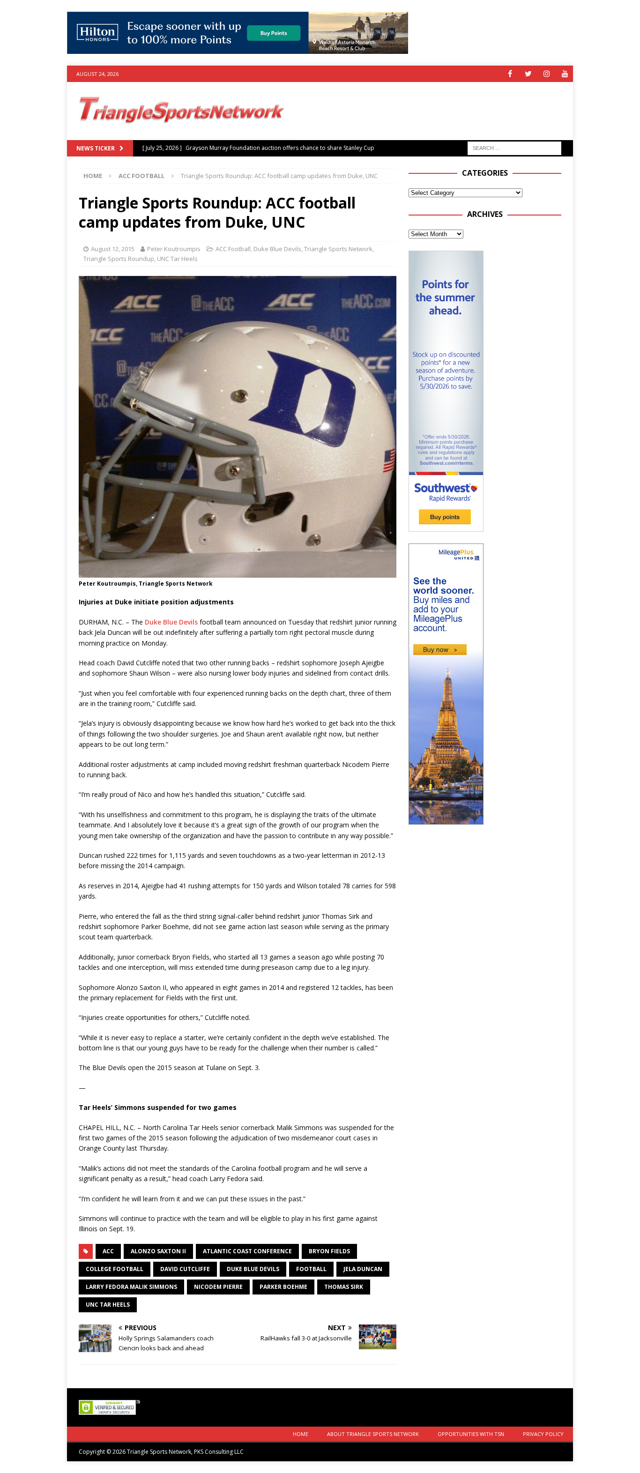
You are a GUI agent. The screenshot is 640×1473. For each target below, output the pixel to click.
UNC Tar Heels (177, 258)
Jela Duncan (362, 1269)
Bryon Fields (329, 1251)
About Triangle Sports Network (373, 1433)
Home (300, 1433)
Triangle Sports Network (338, 249)
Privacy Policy (543, 1433)
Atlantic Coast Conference (247, 1251)
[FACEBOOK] (510, 74)
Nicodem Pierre (218, 1287)
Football (311, 1269)
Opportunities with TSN (471, 1433)
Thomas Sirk (343, 1287)
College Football (114, 1269)
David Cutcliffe (185, 1269)
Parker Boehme (283, 1287)
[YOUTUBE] (565, 74)
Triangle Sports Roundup (118, 258)
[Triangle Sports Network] (180, 134)
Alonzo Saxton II (158, 1251)
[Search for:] (514, 147)
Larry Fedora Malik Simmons (131, 1287)
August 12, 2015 (112, 249)
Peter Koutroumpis (174, 249)
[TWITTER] (528, 74)
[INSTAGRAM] (546, 74)
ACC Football (233, 249)
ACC (108, 1251)
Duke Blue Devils (277, 249)
